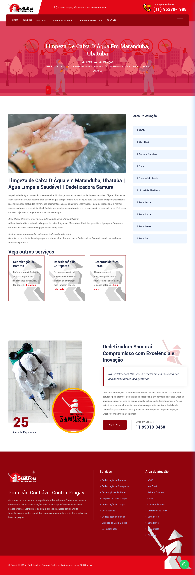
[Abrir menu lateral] (180, 20)
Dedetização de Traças (113, 504)
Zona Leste (144, 202)
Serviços (41, 20)
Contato (112, 20)
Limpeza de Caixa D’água (114, 498)
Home (15, 20)
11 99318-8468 (150, 427)
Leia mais (31, 285)
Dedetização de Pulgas (113, 516)
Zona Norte (144, 214)
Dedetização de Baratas (24, 264)
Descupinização (109, 529)
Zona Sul (143, 238)
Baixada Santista (90, 20)
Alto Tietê (143, 142)
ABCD (141, 130)
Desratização (108, 510)
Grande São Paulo (148, 178)
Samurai (27, 20)
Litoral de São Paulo (149, 190)
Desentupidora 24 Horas (106, 264)
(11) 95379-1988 (170, 9)
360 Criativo (86, 565)
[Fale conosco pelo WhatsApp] (184, 564)
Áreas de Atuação (63, 20)
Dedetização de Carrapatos (64, 264)
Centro (142, 166)
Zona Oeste (144, 226)
